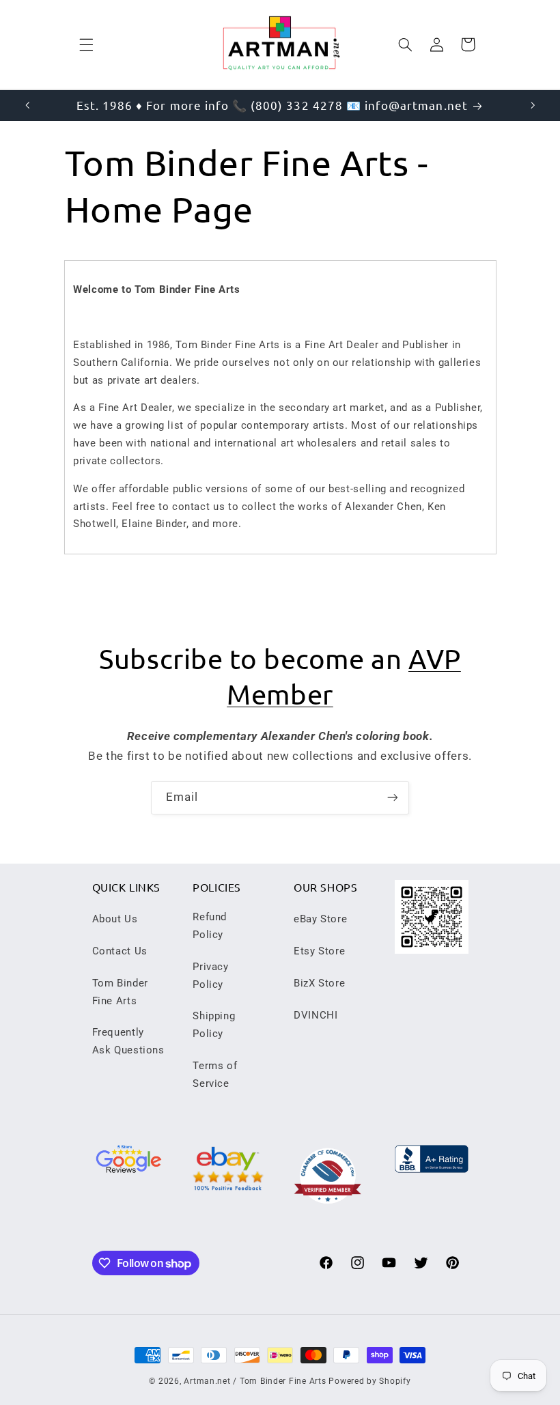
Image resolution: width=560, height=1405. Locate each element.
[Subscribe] (392, 797)
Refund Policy (210, 926)
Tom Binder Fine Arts (120, 992)
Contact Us (120, 951)
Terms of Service (215, 1075)
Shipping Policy (214, 1025)
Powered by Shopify (369, 1381)
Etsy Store (319, 951)
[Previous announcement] (27, 105)
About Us (115, 919)
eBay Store (320, 919)
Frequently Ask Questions (128, 1041)
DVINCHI (315, 1015)
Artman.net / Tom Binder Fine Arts (255, 1381)
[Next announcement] (533, 105)
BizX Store (319, 983)
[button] (86, 44)
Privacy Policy (210, 976)
